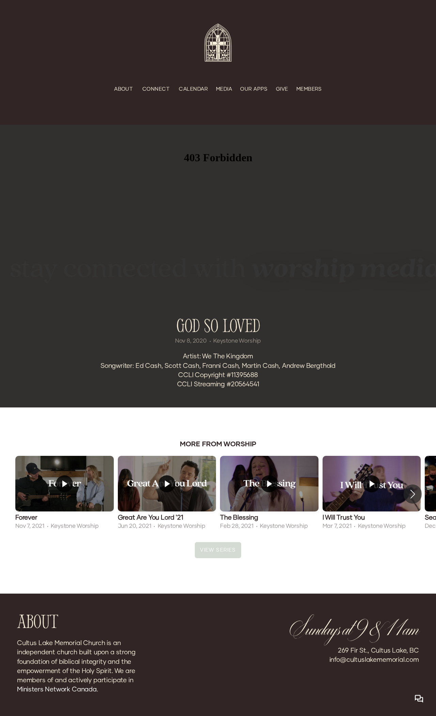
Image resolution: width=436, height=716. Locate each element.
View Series (218, 550)
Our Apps (254, 89)
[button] (412, 494)
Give (282, 89)
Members (309, 89)
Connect (156, 89)
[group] (64, 494)
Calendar (193, 89)
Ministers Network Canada (57, 689)
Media (224, 89)
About (124, 89)
